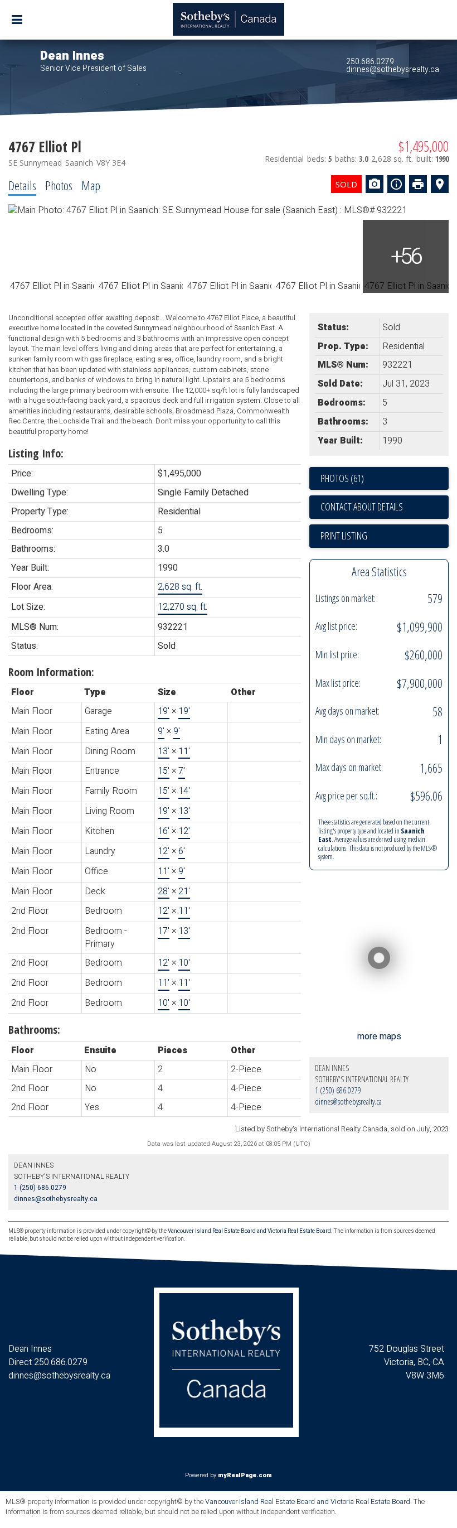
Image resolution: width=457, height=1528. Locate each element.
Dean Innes (72, 56)
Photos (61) (342, 478)
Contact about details (361, 506)
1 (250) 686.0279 (338, 1090)
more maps (379, 1036)
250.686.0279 (370, 62)
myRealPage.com (245, 1475)
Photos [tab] (58, 185)
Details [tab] (22, 185)
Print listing (343, 535)
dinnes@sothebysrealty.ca (392, 69)
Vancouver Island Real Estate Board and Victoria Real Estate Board (249, 1231)
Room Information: (51, 671)
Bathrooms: (34, 1029)
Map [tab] (90, 185)
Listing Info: (36, 453)
